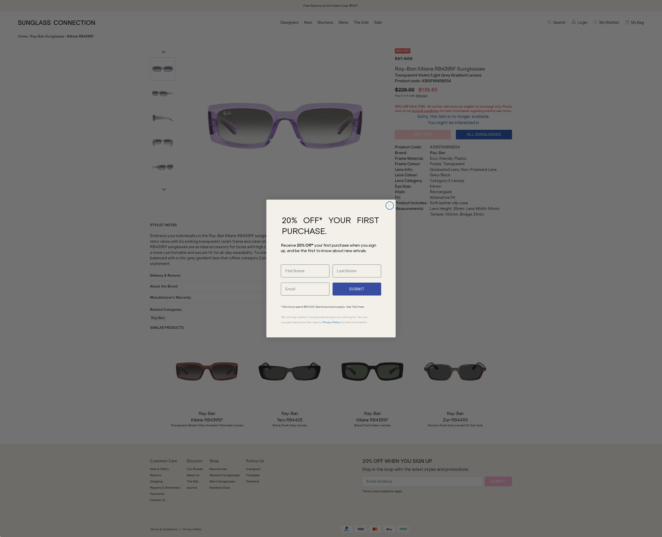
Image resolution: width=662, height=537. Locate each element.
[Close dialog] (390, 205)
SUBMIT (357, 289)
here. (361, 306)
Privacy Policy (331, 322)
